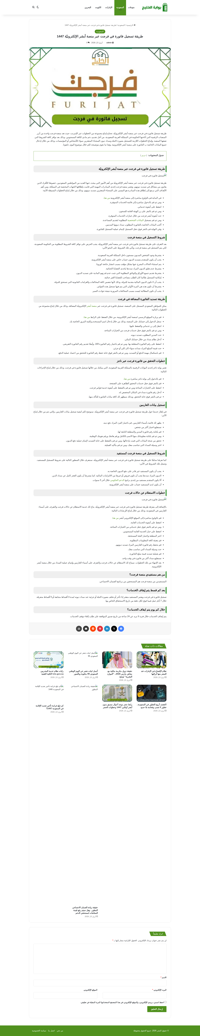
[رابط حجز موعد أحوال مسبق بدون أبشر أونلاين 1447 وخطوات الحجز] (117, 693)
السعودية (120, 7)
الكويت (98, 7)
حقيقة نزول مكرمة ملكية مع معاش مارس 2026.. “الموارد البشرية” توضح (119, 674)
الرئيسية (130, 25)
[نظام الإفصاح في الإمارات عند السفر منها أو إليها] (152, 659)
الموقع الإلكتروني (90, 990)
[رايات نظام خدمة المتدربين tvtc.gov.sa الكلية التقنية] (49, 659)
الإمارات (108, 7)
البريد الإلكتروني (159, 990)
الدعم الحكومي (117, 480)
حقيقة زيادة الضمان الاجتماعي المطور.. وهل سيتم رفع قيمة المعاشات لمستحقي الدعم (85, 910)
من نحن (60, 1031)
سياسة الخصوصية (39, 1031)
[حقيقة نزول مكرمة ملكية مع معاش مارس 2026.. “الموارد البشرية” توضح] (117, 659)
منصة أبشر (92, 306)
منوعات (131, 7)
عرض (143, 155)
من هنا (107, 198)
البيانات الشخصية (136, 220)
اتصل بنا (51, 1031)
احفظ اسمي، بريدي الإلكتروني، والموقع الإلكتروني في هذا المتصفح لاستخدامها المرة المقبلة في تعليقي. (122, 1002)
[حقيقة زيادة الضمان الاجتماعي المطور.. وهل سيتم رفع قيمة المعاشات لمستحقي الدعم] (83, 795)
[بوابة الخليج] (155, 7)
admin (109, 43)
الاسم (163, 977)
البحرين (88, 7)
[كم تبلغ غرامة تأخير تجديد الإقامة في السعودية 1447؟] (49, 694)
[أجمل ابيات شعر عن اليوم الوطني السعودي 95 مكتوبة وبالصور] (83, 659)
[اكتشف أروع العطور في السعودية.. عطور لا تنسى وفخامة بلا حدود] (152, 693)
